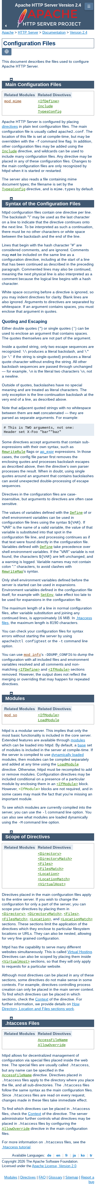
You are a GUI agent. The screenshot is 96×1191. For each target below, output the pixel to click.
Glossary (55, 1177)
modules (78, 740)
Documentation (54, 32)
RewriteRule (13, 452)
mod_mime (12, 101)
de (49, 1155)
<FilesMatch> (50, 869)
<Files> (45, 864)
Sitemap (71, 1177)
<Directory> (49, 854)
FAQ (42, 1177)
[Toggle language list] (6, 51)
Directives (28, 1177)
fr (66, 1155)
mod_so (10, 715)
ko (83, 1155)
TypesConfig (49, 111)
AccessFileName (53, 1040)
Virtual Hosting (79, 952)
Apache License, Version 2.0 (54, 1166)
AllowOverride (52, 1045)
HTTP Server (28, 32)
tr (91, 1155)
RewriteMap (12, 571)
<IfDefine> (48, 101)
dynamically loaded (67, 754)
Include (45, 106)
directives (10, 126)
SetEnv (47, 595)
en (58, 1155)
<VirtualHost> (52, 884)
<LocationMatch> (54, 879)
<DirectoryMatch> (55, 859)
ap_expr (47, 451)
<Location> (48, 874)
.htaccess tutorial (16, 1147)
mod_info (32, 655)
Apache (8, 32)
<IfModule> (59, 669)
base (82, 745)
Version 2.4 (78, 32)
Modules (10, 1177)
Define (76, 513)
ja (74, 1155)
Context (41, 999)
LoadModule (48, 720)
